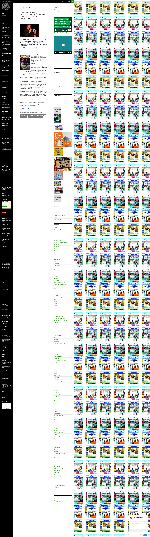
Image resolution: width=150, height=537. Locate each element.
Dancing (55, 267)
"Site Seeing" (56, 227)
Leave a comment (36, 20)
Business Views (57, 248)
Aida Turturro (39, 112)
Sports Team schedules (58, 445)
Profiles (55, 417)
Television (56, 455)
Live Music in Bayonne (58, 356)
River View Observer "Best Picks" (60, 432)
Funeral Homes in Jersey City (6, 138)
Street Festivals (57, 447)
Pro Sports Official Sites (58, 415)
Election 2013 (56, 280)
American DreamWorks (58, 229)
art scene (55, 231)
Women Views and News (58, 480)
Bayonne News (57, 235)
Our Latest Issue (57, 396)
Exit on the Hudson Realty (6, 366)
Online (55, 388)
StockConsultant (5, 201)
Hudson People (57, 333)
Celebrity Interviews (58, 252)
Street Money (56, 449)
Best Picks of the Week (58, 240)
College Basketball (57, 257)
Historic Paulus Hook (5, 26)
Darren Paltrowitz (57, 269)
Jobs (55, 352)
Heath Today (56, 309)
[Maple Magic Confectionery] (58, 175)
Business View (56, 246)
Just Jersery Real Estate (5, 179)
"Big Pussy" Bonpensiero (25, 112)
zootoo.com (4, 77)
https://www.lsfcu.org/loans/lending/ (61, 32)
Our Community (57, 394)
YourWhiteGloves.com (5, 71)
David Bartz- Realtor (5, 166)
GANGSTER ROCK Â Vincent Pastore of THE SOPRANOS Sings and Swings (33, 16)
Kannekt (3, 139)
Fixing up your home (58, 297)
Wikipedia (3, 152)
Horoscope (56, 322)
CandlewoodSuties (5, 125)
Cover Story (22, 12)
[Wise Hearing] (58, 190)
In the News (56, 339)
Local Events (56, 362)
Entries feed (56, 81)
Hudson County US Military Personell (61, 331)
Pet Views (56, 407)
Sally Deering (33, 12)
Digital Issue (56, 273)
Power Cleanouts (4, 92)
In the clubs (56, 337)
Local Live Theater (57, 366)
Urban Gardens (57, 466)
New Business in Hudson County (60, 379)
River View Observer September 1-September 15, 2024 (6, 145)
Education (56, 278)
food (55, 299)
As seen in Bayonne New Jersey (59, 215)
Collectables (56, 254)
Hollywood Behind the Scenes (59, 318)
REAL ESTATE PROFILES (58, 426)
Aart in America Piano (5, 89)
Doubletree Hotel (4, 128)
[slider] (62, 52)
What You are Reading (58, 474)
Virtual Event (56, 472)
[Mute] (68, 52)
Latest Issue (56, 354)
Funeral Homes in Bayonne (6, 37)
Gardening (56, 301)
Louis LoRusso (36, 115)
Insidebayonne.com (57, 345)
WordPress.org (57, 86)
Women (55, 478)
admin (30, 20)
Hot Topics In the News (58, 326)
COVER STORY (57, 263)
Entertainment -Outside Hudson (60, 284)
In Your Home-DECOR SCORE (59, 343)
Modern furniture (4, 98)
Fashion (55, 288)
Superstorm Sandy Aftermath (59, 453)
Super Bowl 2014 (57, 451)
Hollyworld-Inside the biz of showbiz (60, 320)
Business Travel (57, 244)
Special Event (56, 438)
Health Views (56, 307)
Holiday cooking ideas (58, 314)
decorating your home (58, 271)
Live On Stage (27, 12)
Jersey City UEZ (4, 83)
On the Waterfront (57, 385)
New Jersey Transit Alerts (5, 195)
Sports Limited (56, 442)
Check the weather (4, 335)
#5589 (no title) (57, 208)
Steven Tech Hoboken (5, 49)
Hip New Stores (57, 312)
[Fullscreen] (70, 52)
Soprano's (42, 115)
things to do (56, 461)
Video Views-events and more (59, 468)
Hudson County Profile (5, 67)
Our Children (56, 392)
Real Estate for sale (57, 421)
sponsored (56, 440)
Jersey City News (57, 350)
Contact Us (68, 1)
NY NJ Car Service (4, 185)
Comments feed (57, 83)
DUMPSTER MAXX (5, 91)
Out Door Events (57, 398)
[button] (63, 45)
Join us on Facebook (57, 219)
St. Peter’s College (4, 48)
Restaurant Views (57, 428)
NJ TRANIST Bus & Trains (5, 267)
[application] (63, 45)
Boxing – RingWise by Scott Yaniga (60, 242)
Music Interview (57, 375)
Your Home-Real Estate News (59, 485)
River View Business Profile (59, 430)
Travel (55, 464)
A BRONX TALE (33, 112)
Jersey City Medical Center (6, 107)
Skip (141, 534)
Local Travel (56, 369)
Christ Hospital (4, 304)
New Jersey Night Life (58, 381)
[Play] (55, 52)
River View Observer (7, 1)
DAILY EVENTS (57, 265)
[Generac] (63, 139)
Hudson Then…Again (58, 335)
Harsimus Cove (4, 24)
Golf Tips (55, 305)
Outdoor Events (57, 400)
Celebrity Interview (57, 250)
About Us (63, 1)
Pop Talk (55, 411)
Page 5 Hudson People (58, 402)
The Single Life (56, 459)
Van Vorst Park (4, 31)
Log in (55, 79)
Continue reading (32, 105)
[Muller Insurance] (57, 183)
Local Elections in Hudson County (60, 360)
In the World (56, 341)
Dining (55, 276)
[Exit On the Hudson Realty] (57, 118)
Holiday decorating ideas (58, 316)
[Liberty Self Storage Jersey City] (58, 127)
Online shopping (57, 390)
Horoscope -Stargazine (58, 324)
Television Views (57, 457)
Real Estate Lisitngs (57, 423)
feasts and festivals (57, 290)
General (55, 303)
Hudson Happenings (59, 213)
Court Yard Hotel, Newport (6, 126)
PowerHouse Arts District (6, 228)
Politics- (55, 409)
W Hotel (3, 113)
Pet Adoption (56, 404)
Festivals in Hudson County (59, 292)
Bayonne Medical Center (5, 104)
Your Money (56, 487)
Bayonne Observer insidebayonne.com (61, 238)
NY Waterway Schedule (5, 70)
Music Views (56, 377)
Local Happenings (57, 364)
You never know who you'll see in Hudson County (63, 483)
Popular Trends (57, 413)
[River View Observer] (54, 500)
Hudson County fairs (58, 328)
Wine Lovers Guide (57, 476)
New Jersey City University (6, 46)
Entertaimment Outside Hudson (60, 282)
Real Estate (56, 419)
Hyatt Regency (4, 129)
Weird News (4, 150)
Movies (55, 373)
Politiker (3, 158)
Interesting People (57, 347)
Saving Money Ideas (57, 436)
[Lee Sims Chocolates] (63, 163)
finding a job (56, 295)
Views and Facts (57, 470)
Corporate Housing (5, 63)
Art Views (56, 233)
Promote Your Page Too (57, 501)
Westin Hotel (4, 329)
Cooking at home (57, 259)
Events (55, 286)
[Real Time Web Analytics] (4, 212)
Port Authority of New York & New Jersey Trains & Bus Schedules (6, 142)
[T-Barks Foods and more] (58, 151)
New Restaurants (57, 383)
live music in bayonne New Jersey (26, 115)
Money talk (56, 371)
